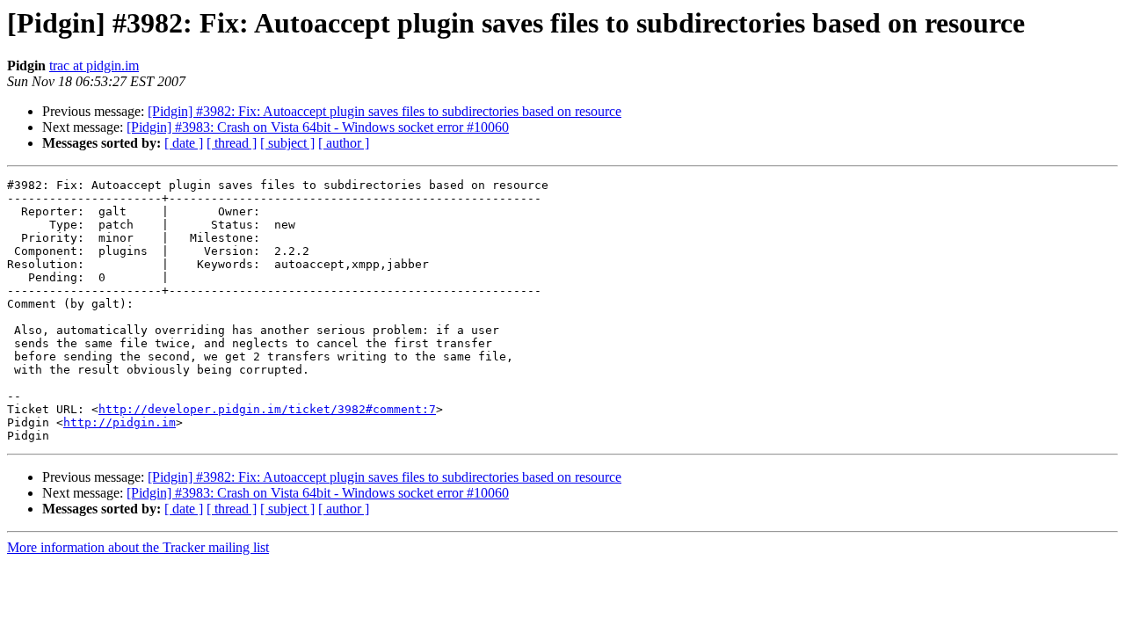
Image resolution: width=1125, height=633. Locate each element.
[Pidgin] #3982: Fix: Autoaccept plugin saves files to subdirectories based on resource (384, 111)
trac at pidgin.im (94, 65)
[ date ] (183, 142)
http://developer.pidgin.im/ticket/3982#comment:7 (267, 409)
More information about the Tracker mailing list (138, 547)
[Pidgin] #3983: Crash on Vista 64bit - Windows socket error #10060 (318, 127)
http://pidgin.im (119, 422)
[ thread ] (232, 142)
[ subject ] (287, 142)
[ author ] (343, 142)
